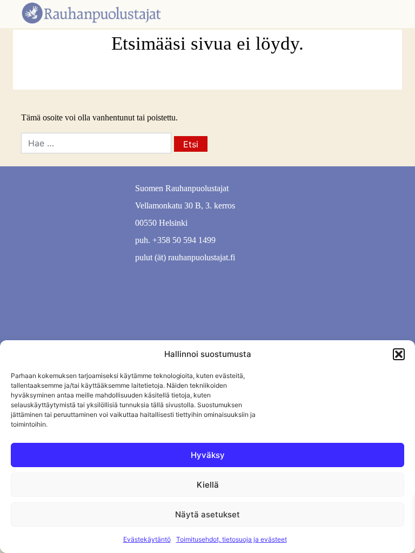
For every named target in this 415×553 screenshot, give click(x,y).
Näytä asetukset (207, 514)
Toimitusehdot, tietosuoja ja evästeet (231, 539)
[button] (398, 354)
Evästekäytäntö (147, 539)
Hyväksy (208, 455)
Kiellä (208, 485)
